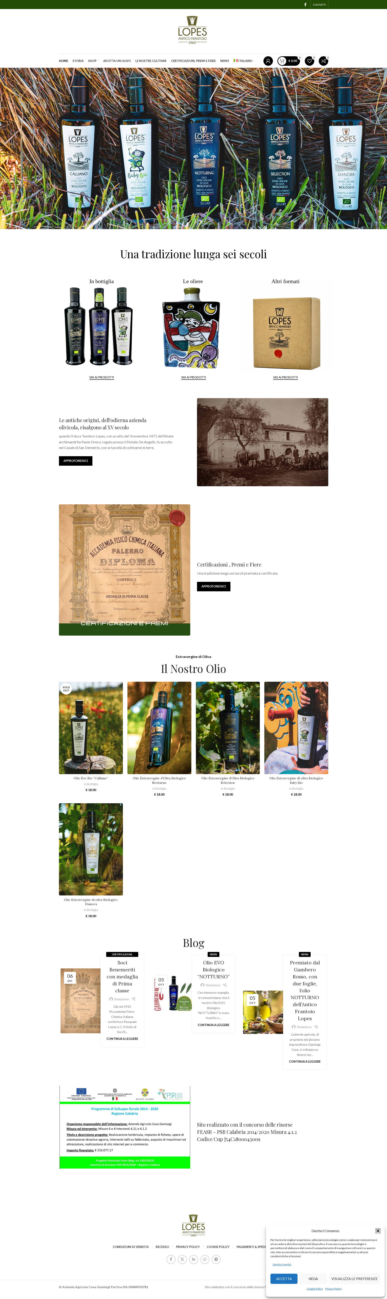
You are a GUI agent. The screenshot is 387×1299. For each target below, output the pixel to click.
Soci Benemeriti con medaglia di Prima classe (122, 976)
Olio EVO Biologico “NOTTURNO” (213, 969)
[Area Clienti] (268, 61)
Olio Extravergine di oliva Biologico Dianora (91, 902)
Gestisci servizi (282, 1264)
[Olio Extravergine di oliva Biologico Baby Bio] (296, 728)
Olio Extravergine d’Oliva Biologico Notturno (159, 780)
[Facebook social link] (305, 4)
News (213, 954)
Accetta (284, 1279)
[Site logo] (194, 31)
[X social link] (182, 1259)
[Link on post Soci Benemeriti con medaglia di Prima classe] (82, 1001)
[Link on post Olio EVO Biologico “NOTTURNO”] (173, 994)
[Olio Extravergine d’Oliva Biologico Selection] (228, 728)
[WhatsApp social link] (204, 1259)
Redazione (121, 999)
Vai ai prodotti (101, 377)
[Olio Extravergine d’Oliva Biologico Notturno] (159, 728)
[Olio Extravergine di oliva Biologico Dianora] (91, 849)
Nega (313, 1279)
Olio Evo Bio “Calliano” (91, 778)
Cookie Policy (315, 1288)
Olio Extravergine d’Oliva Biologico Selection (227, 780)
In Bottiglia (91, 784)
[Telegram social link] (216, 1259)
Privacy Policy (333, 1288)
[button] (378, 1231)
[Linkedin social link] (193, 1259)
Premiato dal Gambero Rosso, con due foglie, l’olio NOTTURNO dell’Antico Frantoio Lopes (305, 990)
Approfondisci (75, 461)
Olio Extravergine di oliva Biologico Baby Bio (296, 780)
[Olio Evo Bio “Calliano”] (91, 728)
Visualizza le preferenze (354, 1279)
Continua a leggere (122, 1039)
